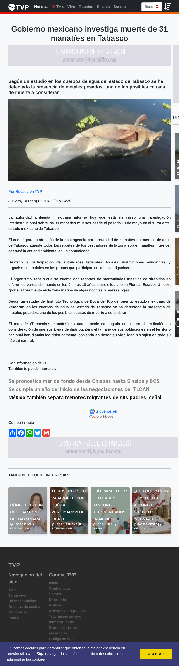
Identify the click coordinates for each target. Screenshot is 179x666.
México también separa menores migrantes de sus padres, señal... (87, 397)
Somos (55, 594)
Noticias (41, 7)
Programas (18, 612)
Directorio (57, 600)
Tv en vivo (17, 595)
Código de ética (62, 639)
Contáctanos (60, 588)
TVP (12, 590)
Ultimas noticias (22, 601)
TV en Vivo (65, 7)
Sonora (120, 7)
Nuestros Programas (67, 611)
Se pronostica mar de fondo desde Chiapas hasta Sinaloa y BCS (84, 381)
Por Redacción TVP (25, 191)
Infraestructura (61, 622)
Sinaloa (103, 7)
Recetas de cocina (24, 607)
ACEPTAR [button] (156, 654)
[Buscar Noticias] (157, 6)
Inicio (53, 583)
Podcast (15, 618)
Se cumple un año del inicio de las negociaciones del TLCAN (78, 389)
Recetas (86, 7)
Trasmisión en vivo (65, 616)
